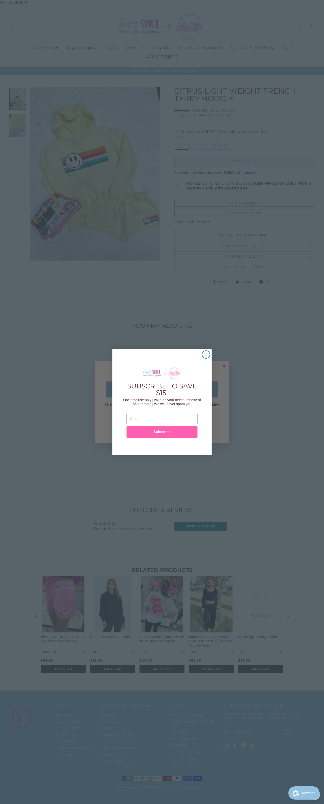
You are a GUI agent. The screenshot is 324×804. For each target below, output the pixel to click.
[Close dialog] (206, 354)
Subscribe (162, 432)
